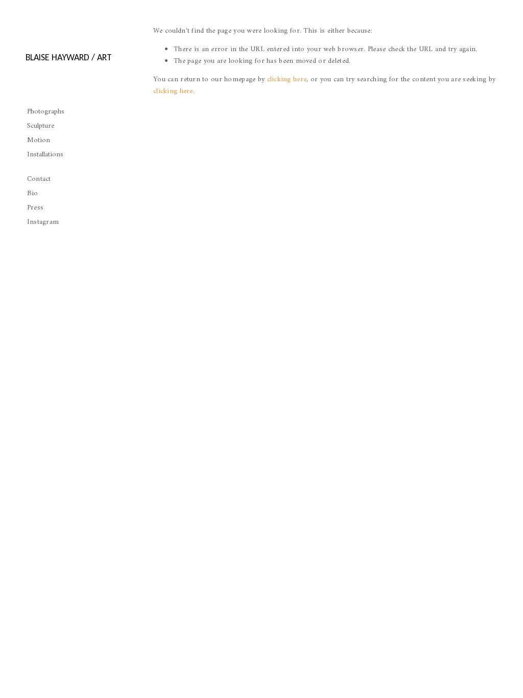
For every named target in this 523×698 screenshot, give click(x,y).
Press (35, 207)
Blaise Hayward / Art (69, 57)
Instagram (43, 222)
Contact (39, 179)
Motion (38, 140)
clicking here (287, 79)
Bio (32, 193)
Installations (45, 154)
